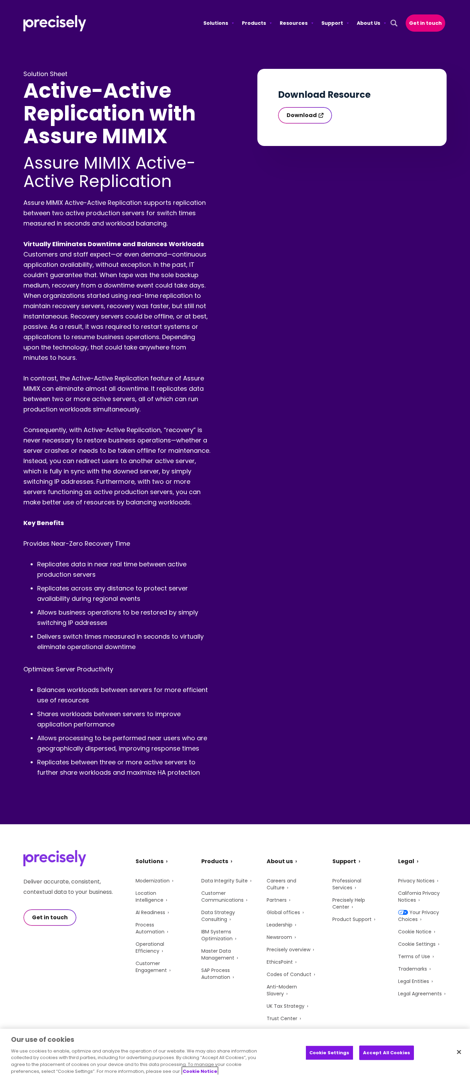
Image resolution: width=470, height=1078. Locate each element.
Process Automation (150, 928)
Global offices (283, 912)
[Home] (54, 23)
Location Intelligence (149, 896)
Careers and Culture (281, 884)
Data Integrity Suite (224, 880)
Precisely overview (288, 949)
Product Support (352, 919)
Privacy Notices (416, 880)
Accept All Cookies (386, 1052)
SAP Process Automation (215, 974)
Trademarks (412, 968)
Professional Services (346, 884)
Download (302, 115)
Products (254, 23)
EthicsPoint (280, 962)
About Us (368, 23)
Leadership (279, 924)
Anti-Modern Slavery (282, 990)
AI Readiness (150, 912)
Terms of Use (414, 956)
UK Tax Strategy (286, 1006)
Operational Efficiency (150, 947)
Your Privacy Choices (418, 916)
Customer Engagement (151, 967)
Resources (294, 23)
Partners (277, 900)
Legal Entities (413, 981)
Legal (406, 861)
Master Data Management (217, 954)
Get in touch (425, 23)
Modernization (153, 880)
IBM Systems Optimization (217, 935)
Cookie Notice (414, 931)
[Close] (459, 1052)
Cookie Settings (417, 944)
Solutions (215, 23)
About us (280, 861)
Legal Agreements (420, 993)
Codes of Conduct (289, 974)
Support (332, 23)
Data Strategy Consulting (218, 916)
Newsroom (279, 937)
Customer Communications (222, 896)
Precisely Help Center (348, 903)
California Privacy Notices (419, 896)
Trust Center (282, 1018)
